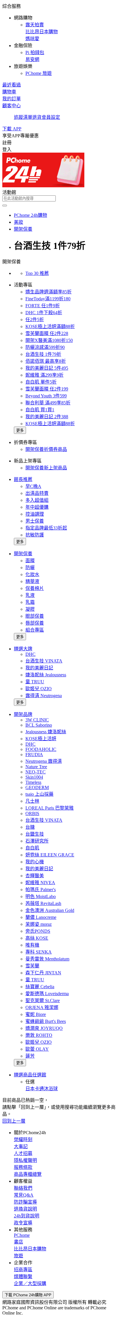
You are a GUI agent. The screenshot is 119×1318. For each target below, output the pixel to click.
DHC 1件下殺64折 (43, 312)
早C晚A (33, 486)
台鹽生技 (34, 834)
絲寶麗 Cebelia (39, 986)
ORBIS (32, 813)
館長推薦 (23, 479)
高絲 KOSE (36, 938)
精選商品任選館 (30, 1074)
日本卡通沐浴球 (41, 1088)
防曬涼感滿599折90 (45, 347)
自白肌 (32, 847)
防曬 (30, 567)
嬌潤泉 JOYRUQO (44, 1028)
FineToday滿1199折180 (47, 298)
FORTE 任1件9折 (42, 305)
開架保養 (23, 553)
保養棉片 (34, 588)
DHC (30, 654)
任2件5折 (34, 319)
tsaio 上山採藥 (39, 794)
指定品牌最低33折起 (46, 527)
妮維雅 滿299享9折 (44, 375)
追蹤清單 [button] (23, 117)
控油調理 (34, 514)
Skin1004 (34, 777)
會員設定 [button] (51, 117)
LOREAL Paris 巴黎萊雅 (49, 808)
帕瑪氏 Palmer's (40, 889)
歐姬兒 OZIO (38, 688)
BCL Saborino (38, 725)
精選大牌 (23, 648)
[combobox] (59, 198)
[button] (59, 39)
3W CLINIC (37, 719)
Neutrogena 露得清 (43, 761)
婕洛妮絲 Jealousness (45, 674)
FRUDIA (34, 754)
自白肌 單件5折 (41, 382)
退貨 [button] (37, 117)
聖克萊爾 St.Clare (42, 1000)
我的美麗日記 (39, 667)
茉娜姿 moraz (38, 924)
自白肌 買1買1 (39, 409)
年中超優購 (37, 507)
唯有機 (32, 945)
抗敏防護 (34, 534)
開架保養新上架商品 (46, 467)
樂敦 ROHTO (38, 1035)
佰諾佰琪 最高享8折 (45, 361)
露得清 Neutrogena (43, 695)
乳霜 (30, 602)
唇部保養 (34, 623)
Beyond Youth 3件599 (46, 395)
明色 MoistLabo (40, 896)
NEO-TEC (35, 771)
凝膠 (30, 609)
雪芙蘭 (32, 965)
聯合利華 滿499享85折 (47, 402)
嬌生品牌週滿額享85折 (48, 291)
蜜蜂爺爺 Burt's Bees (45, 1021)
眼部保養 (34, 616)
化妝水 (32, 574)
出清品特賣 (37, 493)
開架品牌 (23, 714)
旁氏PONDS (37, 931)
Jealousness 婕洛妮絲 (45, 731)
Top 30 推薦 (37, 273)
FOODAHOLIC (40, 749)
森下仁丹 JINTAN (43, 972)
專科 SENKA (38, 951)
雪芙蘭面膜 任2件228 (46, 333)
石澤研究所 (37, 840)
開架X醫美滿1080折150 (49, 340)
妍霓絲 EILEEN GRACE (49, 854)
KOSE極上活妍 (40, 738)
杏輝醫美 (34, 875)
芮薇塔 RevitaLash (43, 903)
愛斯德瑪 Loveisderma (47, 993)
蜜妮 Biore (35, 1014)
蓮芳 (30, 1056)
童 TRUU (34, 681)
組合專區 (34, 629)
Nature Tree (36, 766)
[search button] (4, 205)
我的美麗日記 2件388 (46, 416)
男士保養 (34, 521)
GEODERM (37, 787)
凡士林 (32, 801)
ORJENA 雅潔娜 (41, 1007)
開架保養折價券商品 (46, 449)
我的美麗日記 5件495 (46, 368)
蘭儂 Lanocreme (40, 917)
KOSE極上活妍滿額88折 (50, 326)
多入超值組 (37, 500)
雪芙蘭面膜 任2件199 (46, 388)
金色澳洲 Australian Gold (49, 910)
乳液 (30, 595)
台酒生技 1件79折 (43, 354)
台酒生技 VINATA (43, 660)
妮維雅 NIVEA (40, 882)
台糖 (30, 827)
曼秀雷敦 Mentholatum (47, 958)
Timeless (33, 782)
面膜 (30, 560)
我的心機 (34, 861)
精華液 (32, 581)
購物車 (9, 91)
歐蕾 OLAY (37, 1049)
